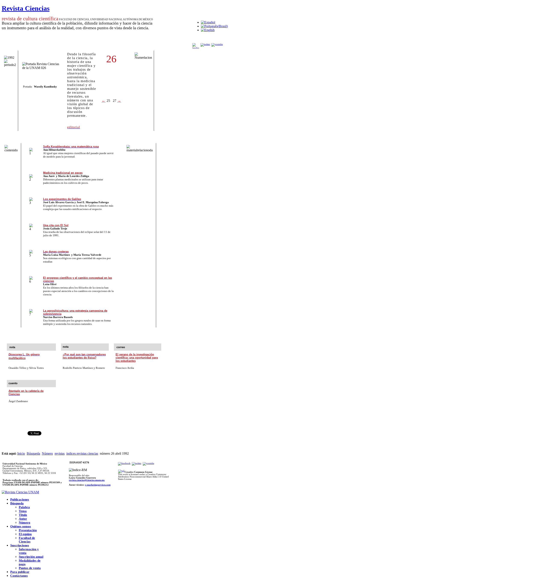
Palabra (24, 507)
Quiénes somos (20, 526)
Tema (23, 511)
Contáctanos (19, 575)
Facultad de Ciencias (27, 539)
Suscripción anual (31, 556)
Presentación (28, 530)
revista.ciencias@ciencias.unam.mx (87, 480)
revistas (60, 453)
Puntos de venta (30, 568)
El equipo (25, 534)
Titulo (23, 515)
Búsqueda (33, 453)
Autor (23, 518)
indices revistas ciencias (82, 453)
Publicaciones (19, 499)
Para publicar (19, 572)
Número (47, 453)
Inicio (21, 453)
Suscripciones (19, 545)
